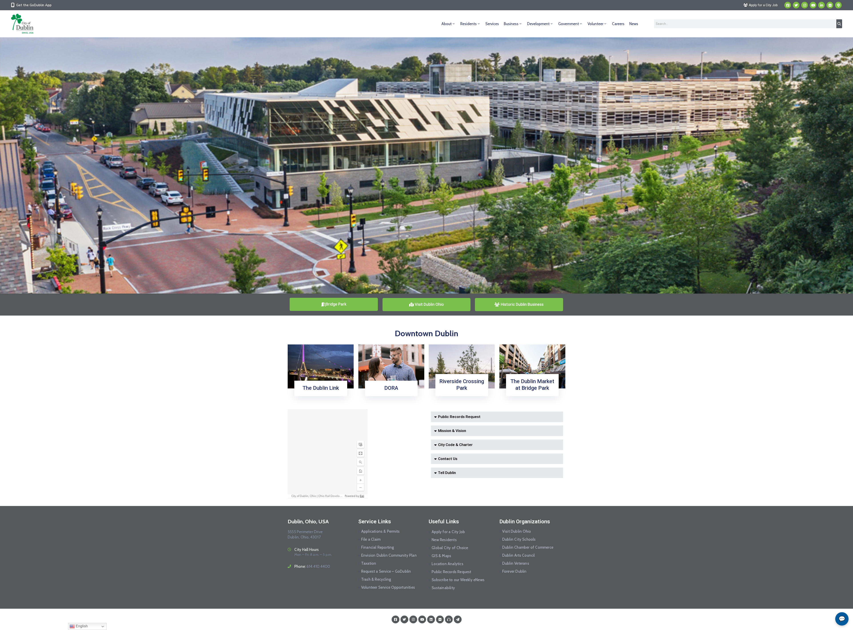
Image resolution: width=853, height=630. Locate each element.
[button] (497, 417)
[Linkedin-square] (431, 619)
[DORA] (391, 366)
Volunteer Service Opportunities (388, 587)
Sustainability (443, 588)
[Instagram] (804, 5)
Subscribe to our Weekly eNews (458, 580)
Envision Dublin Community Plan (389, 555)
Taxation (368, 563)
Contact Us (447, 458)
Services (492, 24)
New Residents (444, 540)
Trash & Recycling (376, 579)
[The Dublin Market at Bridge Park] (532, 366)
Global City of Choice (450, 548)
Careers (618, 24)
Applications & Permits (380, 531)
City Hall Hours (306, 549)
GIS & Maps (441, 556)
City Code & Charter (455, 444)
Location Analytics (447, 564)
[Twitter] (796, 5)
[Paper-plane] (458, 619)
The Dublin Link (321, 388)
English (81, 626)
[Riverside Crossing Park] (462, 366)
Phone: (312, 566)
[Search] (839, 23)
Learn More (319, 395)
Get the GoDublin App (34, 5)
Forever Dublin (514, 571)
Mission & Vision (452, 430)
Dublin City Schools (519, 539)
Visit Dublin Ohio (516, 531)
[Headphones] (449, 619)
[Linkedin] (821, 5)
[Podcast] (838, 5)
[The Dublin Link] (321, 366)
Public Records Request (459, 416)
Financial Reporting (377, 547)
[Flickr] (830, 5)
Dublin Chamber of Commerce (527, 547)
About (446, 24)
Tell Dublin (447, 472)
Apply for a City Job (448, 532)
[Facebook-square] (787, 5)
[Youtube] (813, 5)
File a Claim (371, 539)
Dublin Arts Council (518, 555)
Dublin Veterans (515, 563)
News (633, 24)
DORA (391, 388)
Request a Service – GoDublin (386, 571)
